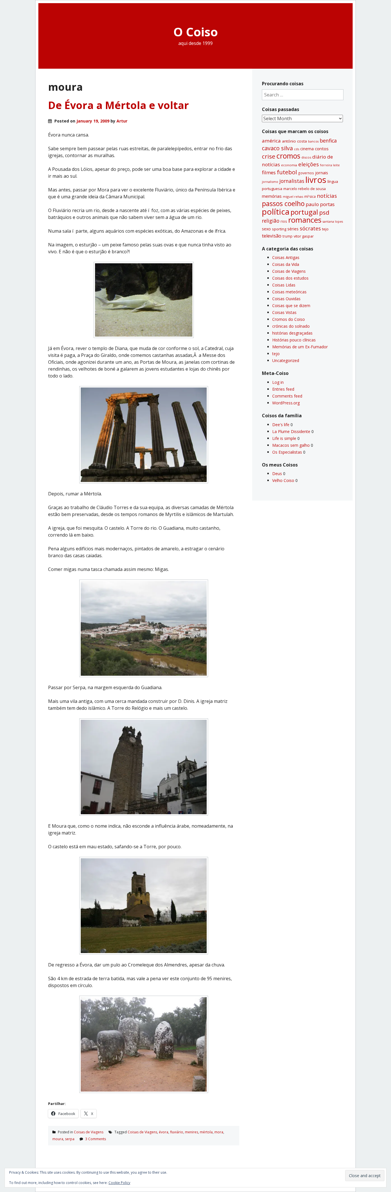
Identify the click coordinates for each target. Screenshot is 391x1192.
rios (284, 221)
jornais (321, 172)
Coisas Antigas (285, 257)
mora (218, 1132)
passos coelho (283, 203)
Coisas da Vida (285, 264)
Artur (121, 121)
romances (304, 220)
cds (296, 149)
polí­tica (275, 211)
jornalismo (270, 181)
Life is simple (284, 438)
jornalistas (291, 180)
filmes (269, 172)
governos (306, 173)
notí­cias (327, 195)
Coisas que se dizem (291, 305)
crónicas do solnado (291, 326)
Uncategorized (285, 360)
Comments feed (287, 396)
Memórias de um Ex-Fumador (300, 346)
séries (293, 229)
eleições (308, 164)
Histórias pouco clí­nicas (294, 340)
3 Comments (95, 1138)
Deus (277, 473)
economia (289, 165)
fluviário (176, 1132)
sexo (266, 229)
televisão (271, 236)
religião (270, 220)
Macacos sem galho (291, 445)
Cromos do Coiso (288, 319)
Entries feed (283, 389)
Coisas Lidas (283, 285)
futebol (287, 172)
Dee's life (280, 424)
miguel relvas (293, 196)
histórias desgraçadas (292, 333)
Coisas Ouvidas (286, 298)
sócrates (310, 228)
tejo (325, 229)
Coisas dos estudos (290, 278)
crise (268, 156)
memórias (272, 196)
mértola (206, 1132)
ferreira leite (330, 165)
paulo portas (320, 204)
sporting (279, 229)
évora (163, 1132)
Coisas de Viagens (88, 1132)
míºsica (310, 196)
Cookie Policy (119, 1182)
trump (288, 236)
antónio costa (294, 141)
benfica (328, 140)
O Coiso (195, 31)
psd (324, 212)
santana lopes (333, 222)
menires (191, 1132)
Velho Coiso (283, 480)
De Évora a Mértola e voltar (118, 105)
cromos (288, 156)
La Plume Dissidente (291, 431)
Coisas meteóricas (289, 291)
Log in (278, 382)
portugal (304, 212)
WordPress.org (286, 403)
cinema (307, 148)
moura (57, 1138)
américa (271, 140)
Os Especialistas (287, 452)
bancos (313, 141)
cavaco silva (277, 148)
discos (306, 157)
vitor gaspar (304, 236)
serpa (69, 1138)
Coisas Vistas (284, 312)
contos (322, 148)
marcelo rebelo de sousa (304, 188)
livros (315, 179)
